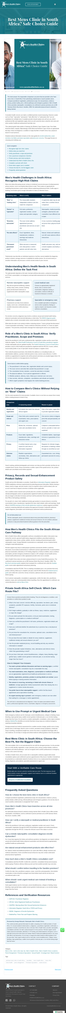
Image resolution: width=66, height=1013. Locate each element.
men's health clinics (38, 960)
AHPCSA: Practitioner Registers (19, 899)
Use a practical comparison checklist (20, 156)
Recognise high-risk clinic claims (19, 148)
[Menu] (55, 4)
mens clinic (48, 960)
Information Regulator (44, 482)
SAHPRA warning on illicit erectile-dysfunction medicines (26, 505)
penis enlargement (19, 962)
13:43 (28, 91)
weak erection (43, 962)
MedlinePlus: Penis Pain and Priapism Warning (23, 914)
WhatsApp (32, 995)
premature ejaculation (23, 138)
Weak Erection (55, 953)
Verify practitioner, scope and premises (20, 153)
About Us (55, 990)
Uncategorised (45, 953)
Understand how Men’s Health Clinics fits (21, 160)
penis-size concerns (38, 138)
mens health (9, 962)
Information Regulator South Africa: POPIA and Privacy (25, 908)
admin (8, 91)
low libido (14, 138)
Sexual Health (36, 953)
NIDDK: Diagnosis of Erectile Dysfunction (21, 911)
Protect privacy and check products (19, 158)
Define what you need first (17, 151)
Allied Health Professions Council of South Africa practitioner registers (38, 342)
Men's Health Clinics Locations (48, 951)
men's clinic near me (19, 951)
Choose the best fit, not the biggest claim (21, 167)
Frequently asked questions (17, 170)
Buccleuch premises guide (12, 563)
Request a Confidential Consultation (20, 779)
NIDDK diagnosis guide (48, 318)
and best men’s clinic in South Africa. (15, 960)
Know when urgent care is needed (19, 165)
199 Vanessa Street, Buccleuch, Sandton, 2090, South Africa (39, 1000)
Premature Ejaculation (24, 953)
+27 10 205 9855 (33, 990)
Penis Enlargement (11, 953)
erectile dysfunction (45, 136)
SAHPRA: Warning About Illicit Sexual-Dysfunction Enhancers (27, 905)
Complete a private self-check (18, 163)
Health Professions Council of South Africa (46, 344)
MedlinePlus (14, 721)
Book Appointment (56, 992)
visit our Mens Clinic (22, 582)
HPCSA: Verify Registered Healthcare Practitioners (24, 902)
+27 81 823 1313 (33, 992)
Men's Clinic (8, 951)
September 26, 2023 (18, 91)
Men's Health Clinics (32, 951)
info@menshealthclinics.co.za (37, 997)
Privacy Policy (56, 995)
